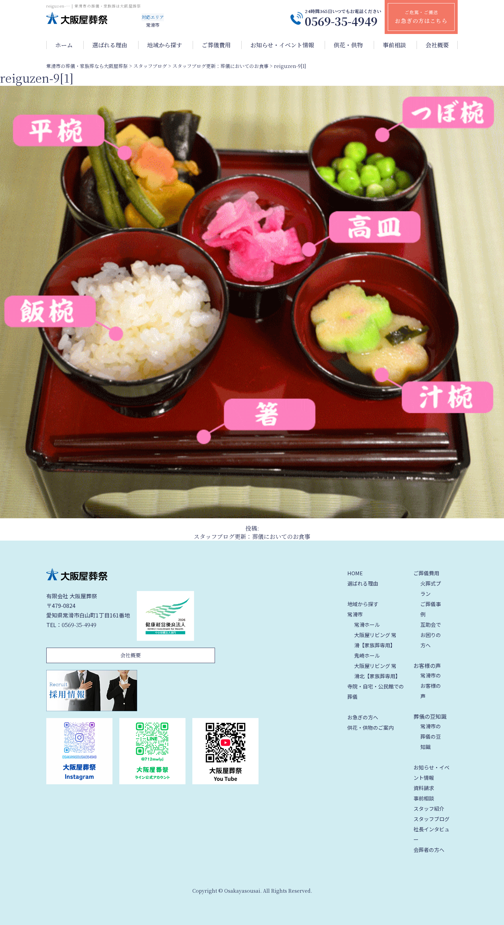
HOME (355, 573)
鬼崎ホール (367, 655)
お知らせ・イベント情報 (282, 45)
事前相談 (394, 45)
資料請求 (423, 787)
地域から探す (164, 45)
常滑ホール (367, 624)
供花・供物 (348, 45)
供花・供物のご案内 (370, 727)
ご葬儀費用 (216, 45)
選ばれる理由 (109, 45)
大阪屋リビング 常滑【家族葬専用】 (375, 640)
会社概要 (437, 45)
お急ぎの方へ (362, 717)
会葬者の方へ (428, 849)
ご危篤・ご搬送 (421, 17)
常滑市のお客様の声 (430, 685)
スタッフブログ (431, 818)
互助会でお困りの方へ (430, 635)
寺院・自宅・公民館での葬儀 (375, 691)
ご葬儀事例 (430, 609)
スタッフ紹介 (428, 808)
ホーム (64, 45)
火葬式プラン (430, 588)
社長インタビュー (431, 834)
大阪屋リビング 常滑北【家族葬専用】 (377, 671)
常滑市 (355, 614)
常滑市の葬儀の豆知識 (430, 736)
